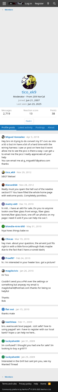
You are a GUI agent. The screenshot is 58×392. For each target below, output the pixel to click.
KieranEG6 (11, 184)
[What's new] (48, 3)
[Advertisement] (29, 41)
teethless (10, 321)
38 (53, 113)
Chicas (9, 238)
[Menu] (4, 3)
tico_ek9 (10, 172)
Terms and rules (9, 383)
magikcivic (11, 270)
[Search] (54, 3)
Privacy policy (25, 383)
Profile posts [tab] (8, 127)
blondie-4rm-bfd (15, 226)
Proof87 (9, 258)
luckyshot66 (12, 341)
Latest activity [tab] (25, 127)
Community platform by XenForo (26, 389)
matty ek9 (11, 203)
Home (43, 383)
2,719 (6, 113)
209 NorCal (39, 96)
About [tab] (51, 127)
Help (36, 383)
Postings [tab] (40, 127)
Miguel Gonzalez (15, 136)
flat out (9, 309)
